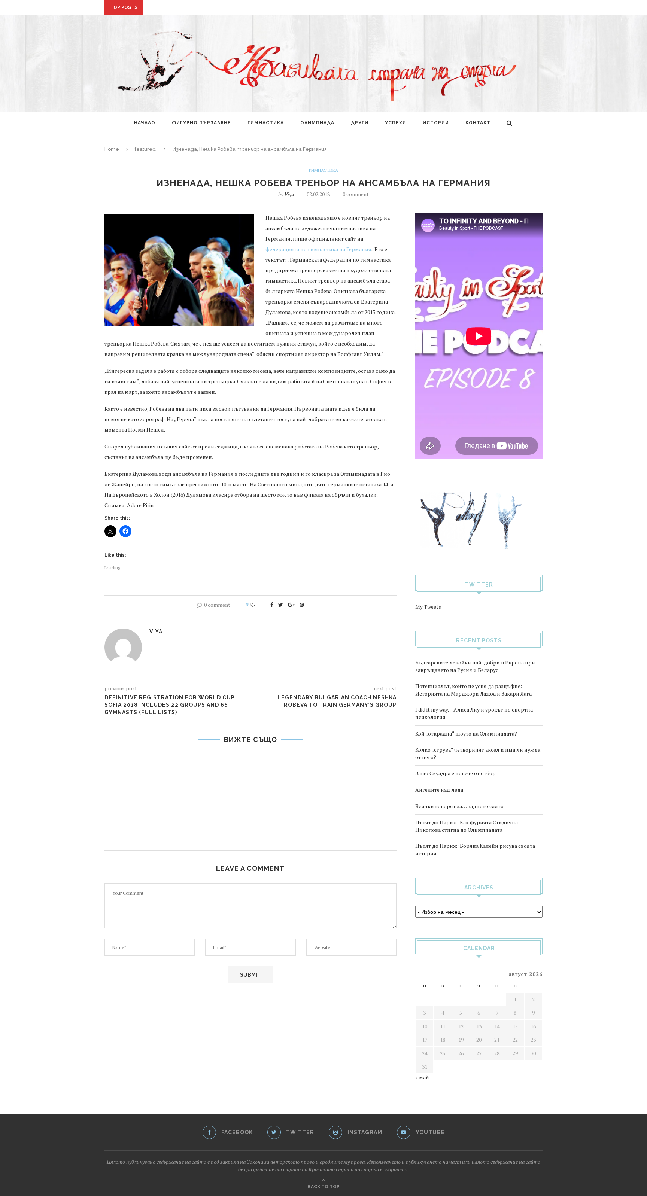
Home (111, 149)
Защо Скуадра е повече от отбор (455, 773)
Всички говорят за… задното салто (459, 806)
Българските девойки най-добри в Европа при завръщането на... (241, 7)
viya (289, 194)
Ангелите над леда (439, 789)
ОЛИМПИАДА (317, 122)
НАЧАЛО (144, 122)
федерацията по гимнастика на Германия (318, 249)
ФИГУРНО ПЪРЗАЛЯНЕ (201, 122)
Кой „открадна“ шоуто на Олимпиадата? (466, 733)
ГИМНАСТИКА (265, 122)
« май (422, 1077)
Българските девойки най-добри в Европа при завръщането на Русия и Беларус (475, 666)
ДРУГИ (359, 122)
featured (145, 149)
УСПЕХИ (395, 122)
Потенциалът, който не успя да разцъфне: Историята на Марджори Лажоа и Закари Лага (473, 689)
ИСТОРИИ (436, 122)
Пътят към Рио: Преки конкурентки (250, 758)
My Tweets (428, 606)
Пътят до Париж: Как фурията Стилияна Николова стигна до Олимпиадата (466, 826)
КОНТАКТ (477, 122)
